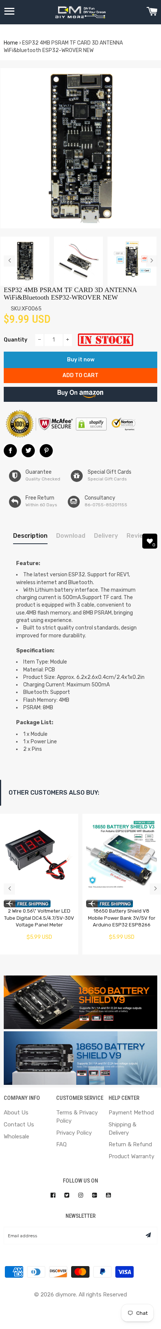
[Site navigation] (9, 12)
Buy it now (80, 359)
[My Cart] (151, 12)
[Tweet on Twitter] (28, 450)
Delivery (106, 535)
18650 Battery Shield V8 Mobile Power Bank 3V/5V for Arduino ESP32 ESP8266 (121, 918)
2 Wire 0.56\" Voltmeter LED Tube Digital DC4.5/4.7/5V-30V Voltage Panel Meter (39, 918)
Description (30, 535)
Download (70, 535)
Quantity (15, 340)
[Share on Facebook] (10, 450)
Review (137, 535)
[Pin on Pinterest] (46, 450)
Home (11, 43)
